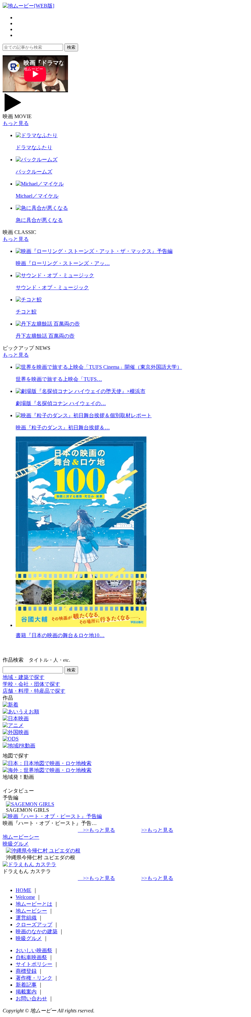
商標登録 (26, 971)
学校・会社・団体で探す (31, 684)
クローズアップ (34, 924)
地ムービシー (31, 911)
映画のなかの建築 (37, 931)
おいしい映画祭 (34, 950)
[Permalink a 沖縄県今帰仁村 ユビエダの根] (43, 850)
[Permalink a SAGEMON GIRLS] (30, 804)
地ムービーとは (34, 904)
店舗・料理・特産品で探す (34, 691)
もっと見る (16, 123)
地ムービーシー (21, 837)
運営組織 (26, 917)
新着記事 (26, 985)
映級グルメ (16, 844)
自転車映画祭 (31, 957)
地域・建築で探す (23, 677)
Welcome (25, 897)
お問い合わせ (31, 998)
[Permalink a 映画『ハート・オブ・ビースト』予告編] (52, 816)
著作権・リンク (34, 978)
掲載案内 (26, 991)
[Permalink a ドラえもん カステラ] (29, 864)
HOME (23, 890)
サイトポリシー (34, 964)
